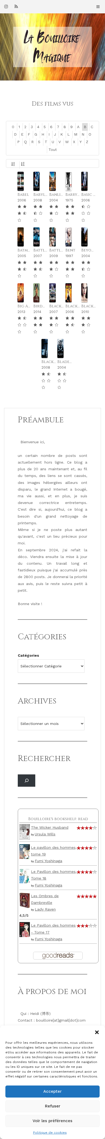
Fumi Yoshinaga (48, 861)
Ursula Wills (45, 834)
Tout (52, 149)
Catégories (28, 655)
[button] (97, 1032)
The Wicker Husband (49, 827)
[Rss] (16, 6)
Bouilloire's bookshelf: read (58, 818)
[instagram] (6, 6)
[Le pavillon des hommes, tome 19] (24, 851)
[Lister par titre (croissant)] (14, 165)
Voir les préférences (52, 1120)
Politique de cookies (50, 1132)
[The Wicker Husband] (24, 831)
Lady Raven (45, 909)
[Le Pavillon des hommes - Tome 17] (24, 929)
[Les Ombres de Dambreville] (24, 900)
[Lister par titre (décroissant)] (23, 165)
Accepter (52, 1091)
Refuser (52, 1106)
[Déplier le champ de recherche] (26, 780)
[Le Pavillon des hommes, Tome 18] (24, 875)
